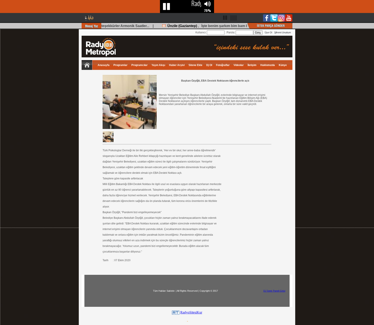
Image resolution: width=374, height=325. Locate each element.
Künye (283, 65)
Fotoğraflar (223, 65)
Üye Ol (268, 32)
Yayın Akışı (158, 65)
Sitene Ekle (195, 65)
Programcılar (139, 65)
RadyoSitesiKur (191, 312)
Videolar (239, 65)
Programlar (120, 65)
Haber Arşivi (177, 65)
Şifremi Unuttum (282, 32)
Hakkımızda (267, 65)
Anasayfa (104, 65)
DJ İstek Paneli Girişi (274, 291)
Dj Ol (209, 65)
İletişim (252, 65)
